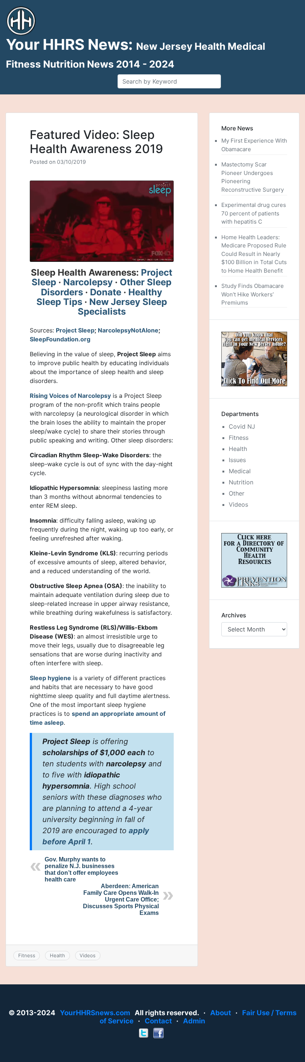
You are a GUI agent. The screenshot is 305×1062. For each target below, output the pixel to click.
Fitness (26, 955)
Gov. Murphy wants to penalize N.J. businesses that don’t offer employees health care (81, 869)
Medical (240, 471)
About (220, 1013)
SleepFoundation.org (60, 339)
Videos (88, 955)
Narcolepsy (88, 282)
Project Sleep (75, 330)
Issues (237, 460)
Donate (105, 292)
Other (236, 493)
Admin (194, 1021)
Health (57, 955)
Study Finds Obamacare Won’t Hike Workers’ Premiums (252, 294)
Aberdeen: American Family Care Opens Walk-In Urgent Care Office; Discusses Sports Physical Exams (121, 899)
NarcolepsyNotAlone (128, 330)
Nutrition (241, 482)
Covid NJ (242, 426)
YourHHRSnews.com (95, 1013)
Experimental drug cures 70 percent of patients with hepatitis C (253, 213)
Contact (158, 1021)
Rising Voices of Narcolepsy (70, 395)
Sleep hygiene (50, 678)
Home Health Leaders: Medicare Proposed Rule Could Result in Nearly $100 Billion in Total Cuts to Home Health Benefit (254, 254)
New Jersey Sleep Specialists (122, 306)
